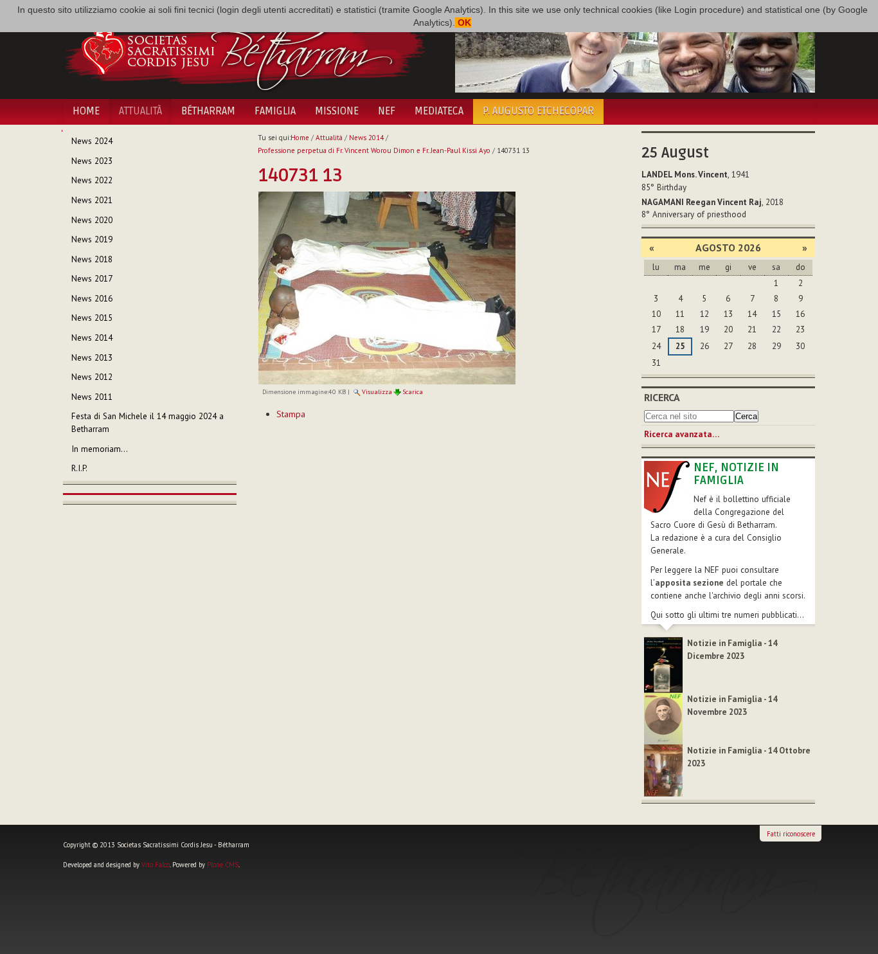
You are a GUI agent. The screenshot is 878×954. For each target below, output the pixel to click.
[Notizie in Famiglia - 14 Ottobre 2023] (663, 769)
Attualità (140, 111)
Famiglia (275, 111)
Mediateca (439, 111)
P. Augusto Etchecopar (538, 111)
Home (86, 111)
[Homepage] (244, 50)
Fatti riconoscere (791, 833)
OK (463, 22)
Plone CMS (222, 864)
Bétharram (208, 111)
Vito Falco (155, 864)
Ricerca (662, 397)
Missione (337, 111)
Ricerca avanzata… (681, 434)
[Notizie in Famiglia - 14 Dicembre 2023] (663, 664)
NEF (386, 111)
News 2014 (366, 137)
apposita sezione (689, 582)
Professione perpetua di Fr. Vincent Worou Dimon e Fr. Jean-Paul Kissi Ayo (374, 150)
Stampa (290, 414)
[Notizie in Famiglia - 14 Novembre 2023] (663, 717)
